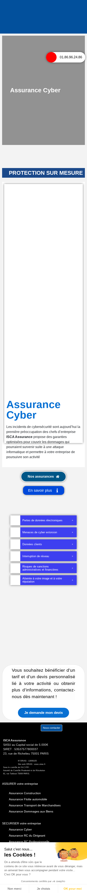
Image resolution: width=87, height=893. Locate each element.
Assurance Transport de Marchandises (35, 805)
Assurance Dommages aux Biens (31, 811)
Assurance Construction (25, 793)
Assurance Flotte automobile (28, 799)
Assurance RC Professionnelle (29, 841)
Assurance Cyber (20, 829)
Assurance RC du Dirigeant (27, 835)
